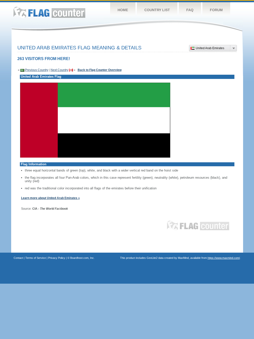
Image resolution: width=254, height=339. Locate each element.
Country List (157, 10)
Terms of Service (35, 257)
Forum (216, 10)
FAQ (189, 10)
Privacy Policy (56, 257)
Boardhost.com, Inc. (82, 257)
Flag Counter (49, 12)
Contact (18, 257)
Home (123, 10)
